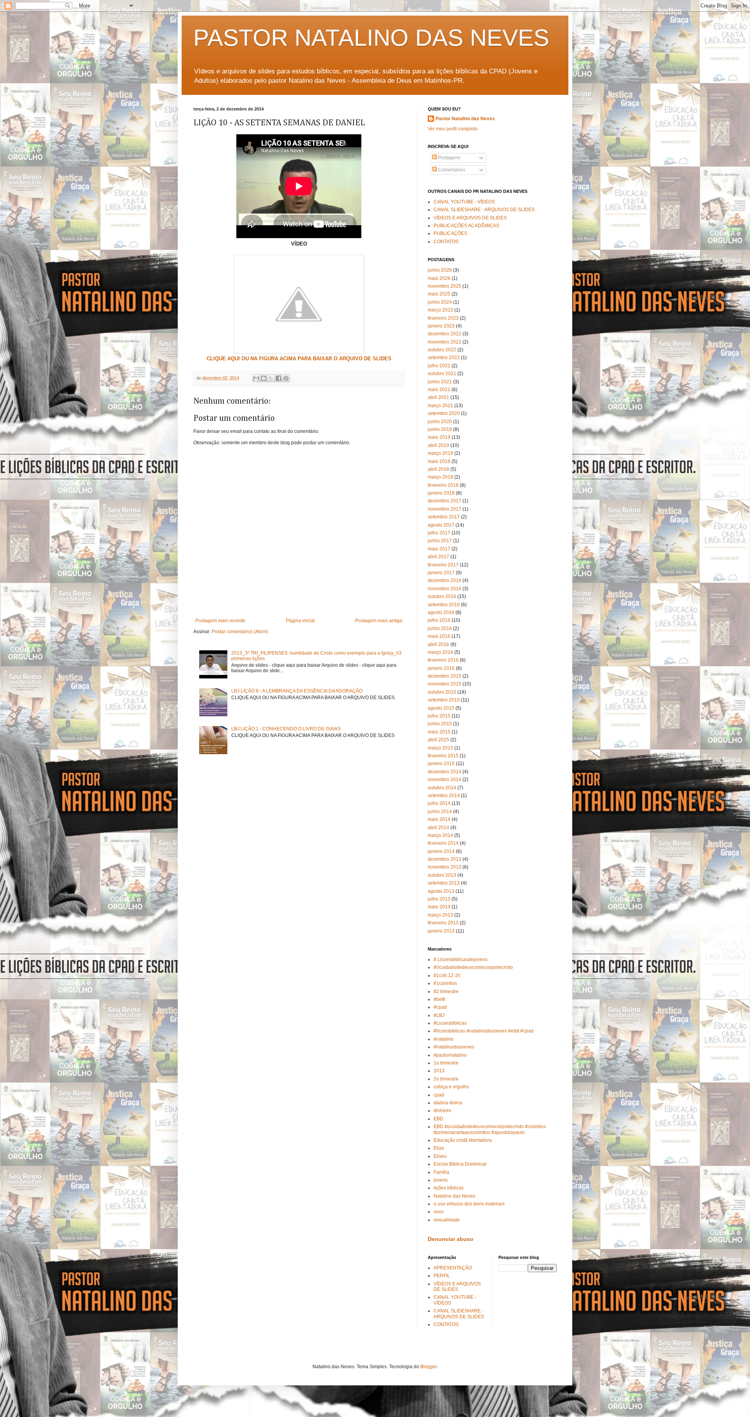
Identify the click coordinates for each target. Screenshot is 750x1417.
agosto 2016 (441, 612)
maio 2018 (439, 461)
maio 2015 (439, 732)
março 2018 (440, 477)
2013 (439, 1070)
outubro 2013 (442, 875)
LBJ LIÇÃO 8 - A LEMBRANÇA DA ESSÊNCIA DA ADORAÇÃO (296, 691)
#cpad (440, 1007)
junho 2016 (440, 628)
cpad (439, 1095)
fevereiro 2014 (443, 843)
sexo (439, 1211)
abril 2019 (438, 445)
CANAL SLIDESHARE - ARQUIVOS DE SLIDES (484, 209)
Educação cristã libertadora (463, 1140)
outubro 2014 (442, 787)
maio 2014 (439, 819)
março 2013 (440, 915)
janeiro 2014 (441, 851)
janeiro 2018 (441, 493)
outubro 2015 (442, 692)
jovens (441, 1180)
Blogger (428, 1366)
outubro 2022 (442, 349)
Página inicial (300, 620)
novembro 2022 (444, 342)
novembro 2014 (444, 779)
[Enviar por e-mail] (256, 378)
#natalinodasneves (454, 1047)
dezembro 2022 (444, 333)
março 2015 (440, 748)
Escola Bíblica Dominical (460, 1164)
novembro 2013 (444, 867)
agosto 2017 (441, 525)
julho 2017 (439, 533)
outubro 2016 (442, 596)
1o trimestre (446, 1063)
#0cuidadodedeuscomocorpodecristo (473, 967)
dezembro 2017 (444, 501)
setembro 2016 (444, 604)
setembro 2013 (444, 883)
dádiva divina (448, 1102)
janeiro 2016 (441, 668)
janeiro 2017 (441, 572)
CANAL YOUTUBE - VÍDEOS (464, 202)
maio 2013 (439, 907)
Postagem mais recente (220, 620)
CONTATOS (446, 241)
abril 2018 (438, 469)
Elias (439, 1148)
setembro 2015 (444, 700)
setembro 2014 (444, 795)
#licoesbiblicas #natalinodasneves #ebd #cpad (484, 1031)
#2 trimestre (446, 991)
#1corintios (445, 983)
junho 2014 (440, 811)
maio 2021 (439, 389)
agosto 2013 (441, 891)
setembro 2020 (444, 413)
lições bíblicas (449, 1188)
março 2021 (440, 405)
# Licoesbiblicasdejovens (461, 959)
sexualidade (447, 1220)
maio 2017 (439, 549)
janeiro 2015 (441, 763)
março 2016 (440, 652)
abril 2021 (438, 397)
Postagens (449, 157)
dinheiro (442, 1110)
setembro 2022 (444, 357)
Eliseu (440, 1156)
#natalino (444, 1039)
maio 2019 (439, 437)
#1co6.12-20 (447, 975)
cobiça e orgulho (451, 1086)
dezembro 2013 (444, 859)
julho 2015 (439, 716)
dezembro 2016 (444, 580)
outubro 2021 (442, 373)
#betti (439, 999)
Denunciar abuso (450, 1239)
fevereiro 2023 (443, 318)
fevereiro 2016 (443, 660)
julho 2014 (439, 803)
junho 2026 (440, 270)
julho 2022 (439, 365)
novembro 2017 (444, 509)
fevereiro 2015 (443, 755)
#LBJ (439, 1015)
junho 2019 (440, 429)
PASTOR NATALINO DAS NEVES (371, 38)
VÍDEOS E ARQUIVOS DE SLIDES (470, 218)
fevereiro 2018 (443, 485)
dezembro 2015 (444, 676)
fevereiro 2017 (443, 565)
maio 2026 (439, 278)
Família (441, 1172)
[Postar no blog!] (264, 378)
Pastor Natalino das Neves (465, 118)
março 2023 (440, 310)
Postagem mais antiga (378, 620)
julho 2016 (439, 620)
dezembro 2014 (444, 771)
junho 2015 (440, 723)
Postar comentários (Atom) (240, 631)
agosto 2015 (441, 708)
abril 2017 (438, 556)
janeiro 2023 (441, 326)
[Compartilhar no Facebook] (278, 378)
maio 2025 (439, 294)
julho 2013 (439, 899)
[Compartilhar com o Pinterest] (286, 378)
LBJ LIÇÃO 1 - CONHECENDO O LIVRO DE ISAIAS (286, 729)
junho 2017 (440, 540)
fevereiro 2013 (443, 923)
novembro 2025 (444, 286)
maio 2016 (439, 636)
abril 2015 (438, 739)
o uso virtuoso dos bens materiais (469, 1204)
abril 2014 (438, 827)
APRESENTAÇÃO (453, 1268)
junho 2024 (440, 302)
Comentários (451, 170)
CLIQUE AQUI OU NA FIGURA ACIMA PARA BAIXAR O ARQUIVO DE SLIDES (299, 358)
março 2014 (440, 835)
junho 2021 (440, 382)
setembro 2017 (444, 517)
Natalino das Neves (454, 1196)
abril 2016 (438, 644)
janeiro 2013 (441, 931)
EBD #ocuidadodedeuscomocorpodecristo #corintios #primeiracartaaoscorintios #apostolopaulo (490, 1129)
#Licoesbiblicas (450, 1023)
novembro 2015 (444, 684)
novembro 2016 (444, 588)
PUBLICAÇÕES (450, 233)
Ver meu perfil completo (453, 129)
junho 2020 (440, 421)
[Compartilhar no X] (271, 378)
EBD (438, 1118)
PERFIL (442, 1275)
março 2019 (440, 453)
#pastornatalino (450, 1055)
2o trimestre (446, 1079)
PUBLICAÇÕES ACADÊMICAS (466, 225)
